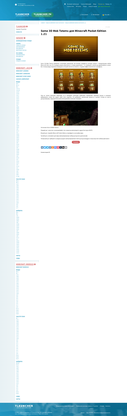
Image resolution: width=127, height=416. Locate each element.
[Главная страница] (65, 4)
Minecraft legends (22, 71)
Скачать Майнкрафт (22, 79)
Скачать (75, 142)
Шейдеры (19, 210)
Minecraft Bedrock (29, 5)
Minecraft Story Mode (23, 76)
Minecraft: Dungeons (23, 73)
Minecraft (21, 5)
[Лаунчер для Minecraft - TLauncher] (22, 14)
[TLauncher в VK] (111, 4)
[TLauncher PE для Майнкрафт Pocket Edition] (43, 14)
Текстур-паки (20, 179)
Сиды (18, 258)
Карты (18, 255)
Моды (18, 82)
